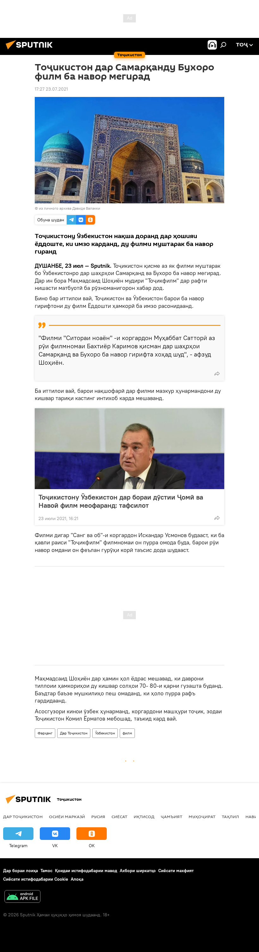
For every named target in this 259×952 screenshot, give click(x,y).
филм (127, 733)
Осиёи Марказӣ (67, 816)
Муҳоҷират (202, 816)
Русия (98, 816)
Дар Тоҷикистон (73, 733)
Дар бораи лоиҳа (20, 870)
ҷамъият (171, 816)
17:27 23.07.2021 (51, 89)
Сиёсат (119, 816)
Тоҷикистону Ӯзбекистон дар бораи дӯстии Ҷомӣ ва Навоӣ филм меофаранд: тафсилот (121, 501)
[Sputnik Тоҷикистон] (31, 50)
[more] (217, 373)
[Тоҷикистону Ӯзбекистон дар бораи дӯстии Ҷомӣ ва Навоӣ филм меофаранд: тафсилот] (129, 448)
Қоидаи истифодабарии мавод (86, 870)
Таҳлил (230, 816)
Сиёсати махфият (176, 870)
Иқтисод (144, 816)
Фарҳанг (45, 733)
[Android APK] (22, 897)
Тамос (46, 870)
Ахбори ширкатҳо (138, 870)
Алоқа (77, 879)
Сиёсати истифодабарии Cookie (35, 879)
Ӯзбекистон (105, 733)
